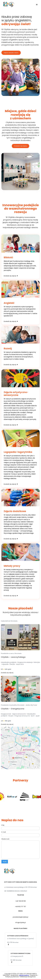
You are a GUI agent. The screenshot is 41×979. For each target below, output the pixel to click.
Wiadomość (5, 839)
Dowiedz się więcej (20, 146)
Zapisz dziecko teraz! (11, 53)
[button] (37, 4)
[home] (8, 4)
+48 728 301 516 (20, 901)
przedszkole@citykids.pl (20, 917)
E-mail (3, 832)
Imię (2, 825)
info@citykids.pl (20, 922)
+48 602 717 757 (20, 906)
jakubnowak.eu (24, 975)
